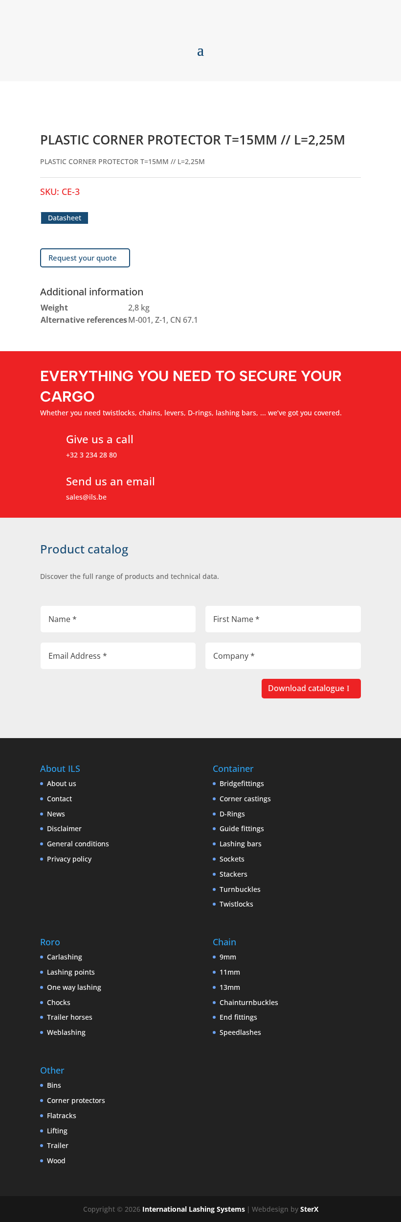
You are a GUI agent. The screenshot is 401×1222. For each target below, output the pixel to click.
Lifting (57, 1130)
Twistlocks (236, 904)
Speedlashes (240, 1032)
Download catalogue (306, 688)
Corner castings (245, 798)
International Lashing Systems (193, 1209)
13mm (230, 987)
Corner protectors (76, 1100)
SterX (309, 1209)
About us (61, 783)
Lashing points (71, 972)
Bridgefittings (242, 783)
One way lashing (74, 987)
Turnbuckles (240, 889)
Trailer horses (69, 1017)
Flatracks (61, 1115)
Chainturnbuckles (249, 1002)
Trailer (57, 1145)
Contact (59, 798)
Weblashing (66, 1032)
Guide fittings (242, 828)
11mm (230, 972)
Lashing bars (241, 843)
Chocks (58, 1002)
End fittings (238, 1017)
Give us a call (100, 438)
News (56, 813)
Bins (54, 1085)
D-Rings (232, 813)
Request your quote (82, 258)
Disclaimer (64, 828)
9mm (228, 956)
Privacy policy (69, 858)
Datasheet (64, 217)
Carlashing (64, 956)
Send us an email (110, 481)
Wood (56, 1160)
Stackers (233, 874)
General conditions (78, 843)
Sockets (232, 858)
